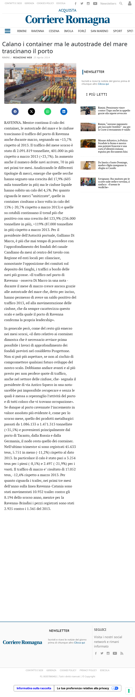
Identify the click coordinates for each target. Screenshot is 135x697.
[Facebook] (75, 3)
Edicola (104, 670)
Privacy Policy (88, 670)
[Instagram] (88, 3)
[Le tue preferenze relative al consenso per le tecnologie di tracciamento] (129, 690)
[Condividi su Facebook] (15, 111)
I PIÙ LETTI (96, 95)
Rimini (5, 57)
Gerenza (51, 670)
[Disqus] (67, 568)
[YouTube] (95, 3)
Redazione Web (22, 57)
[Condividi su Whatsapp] (47, 111)
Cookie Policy (68, 670)
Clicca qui (103, 83)
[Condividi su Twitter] (31, 111)
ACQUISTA (67, 10)
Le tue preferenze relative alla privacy (83, 688)
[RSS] (121, 653)
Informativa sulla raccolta (34, 688)
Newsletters (108, 3)
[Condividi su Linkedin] (63, 111)
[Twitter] (82, 3)
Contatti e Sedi (34, 670)
